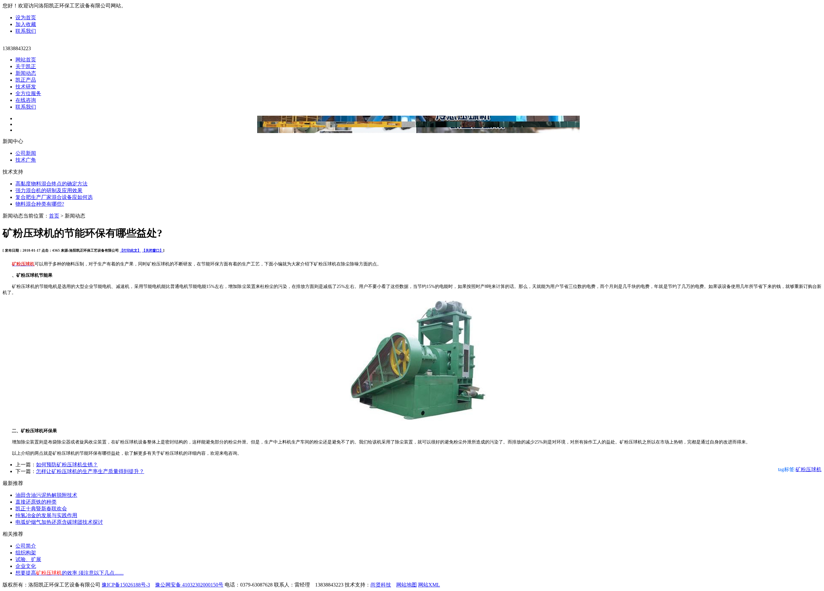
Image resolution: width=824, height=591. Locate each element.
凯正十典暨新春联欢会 (41, 508)
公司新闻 (25, 153)
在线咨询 (25, 100)
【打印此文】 (130, 250)
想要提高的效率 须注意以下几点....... (69, 573)
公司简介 (25, 546)
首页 (54, 216)
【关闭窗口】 (152, 250)
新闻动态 (25, 73)
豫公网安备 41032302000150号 (189, 584)
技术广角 (25, 160)
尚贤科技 (380, 584)
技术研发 (25, 86)
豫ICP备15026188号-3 (126, 584)
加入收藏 (25, 24)
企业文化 (25, 566)
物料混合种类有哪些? (39, 204)
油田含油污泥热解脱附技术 (46, 495)
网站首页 (25, 59)
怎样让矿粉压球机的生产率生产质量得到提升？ (90, 471)
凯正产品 (25, 80)
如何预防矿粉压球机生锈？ (67, 464)
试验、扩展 (28, 559)
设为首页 (25, 17)
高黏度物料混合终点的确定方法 (51, 183)
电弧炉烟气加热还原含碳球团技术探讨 (59, 522)
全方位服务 (28, 93)
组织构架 (25, 552)
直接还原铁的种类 (36, 502)
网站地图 (406, 584)
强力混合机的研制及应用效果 (48, 190)
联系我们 (25, 31)
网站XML (429, 584)
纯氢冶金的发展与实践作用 (46, 515)
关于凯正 (25, 66)
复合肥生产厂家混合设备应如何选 (54, 197)
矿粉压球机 (808, 469)
